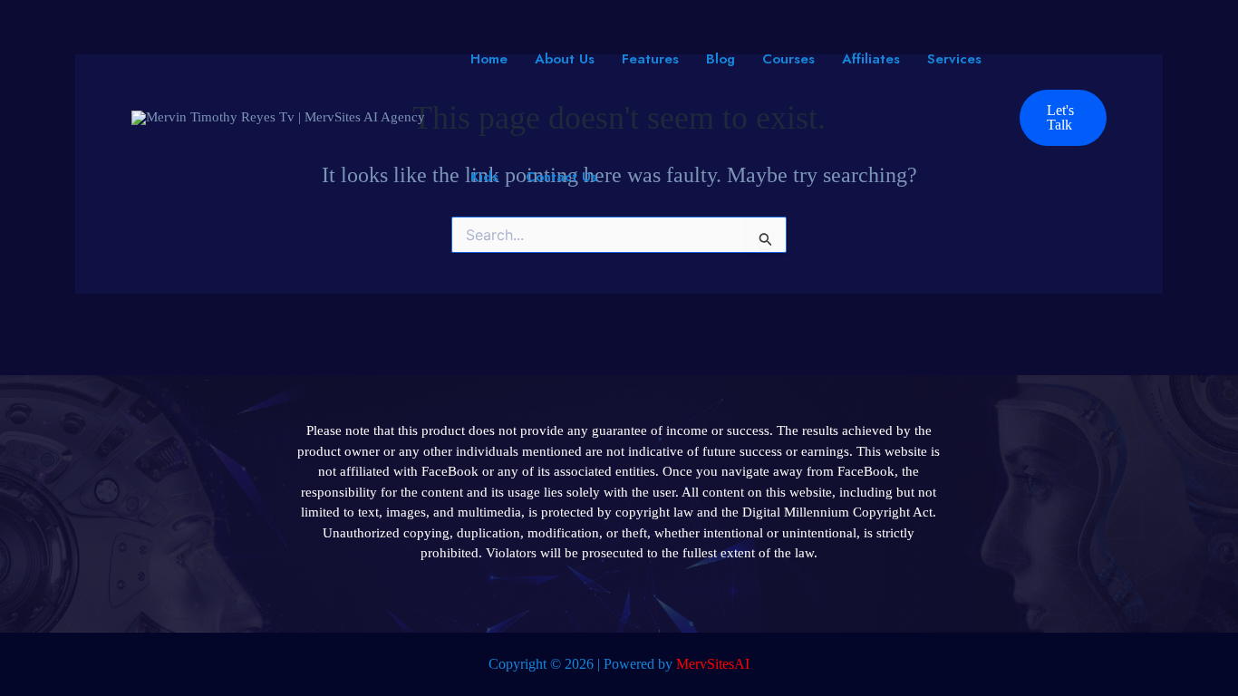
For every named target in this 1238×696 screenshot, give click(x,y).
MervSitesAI (713, 664)
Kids (484, 177)
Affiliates (871, 59)
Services (954, 59)
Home (489, 59)
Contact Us (561, 177)
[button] (1063, 118)
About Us (565, 59)
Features (650, 59)
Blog (720, 59)
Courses (788, 59)
